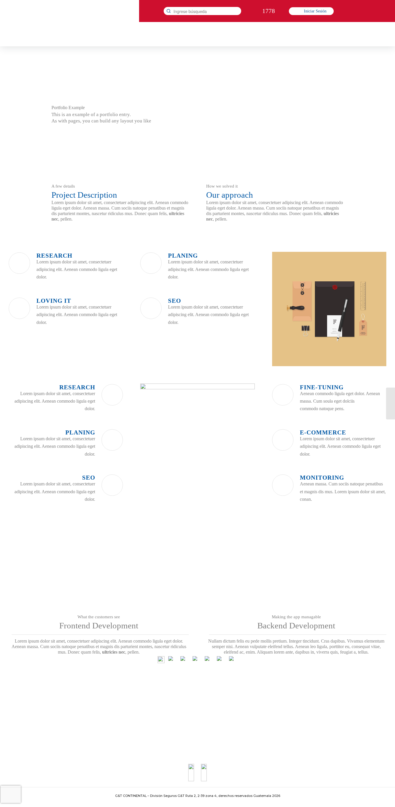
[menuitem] (78, 34)
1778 (268, 11)
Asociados (268, 720)
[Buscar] (168, 11)
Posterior (373, 309)
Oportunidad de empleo (194, 694)
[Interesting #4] (390, 403)
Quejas (265, 703)
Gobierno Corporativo (116, 720)
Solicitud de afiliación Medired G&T (205, 703)
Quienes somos (110, 694)
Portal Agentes (187, 728)
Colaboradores (187, 720)
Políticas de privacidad (278, 728)
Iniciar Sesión (315, 11)
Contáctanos (270, 694)
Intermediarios (187, 711)
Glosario (105, 711)
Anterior (285, 309)
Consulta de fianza (274, 711)
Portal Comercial (189, 736)
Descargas (107, 728)
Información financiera (116, 703)
